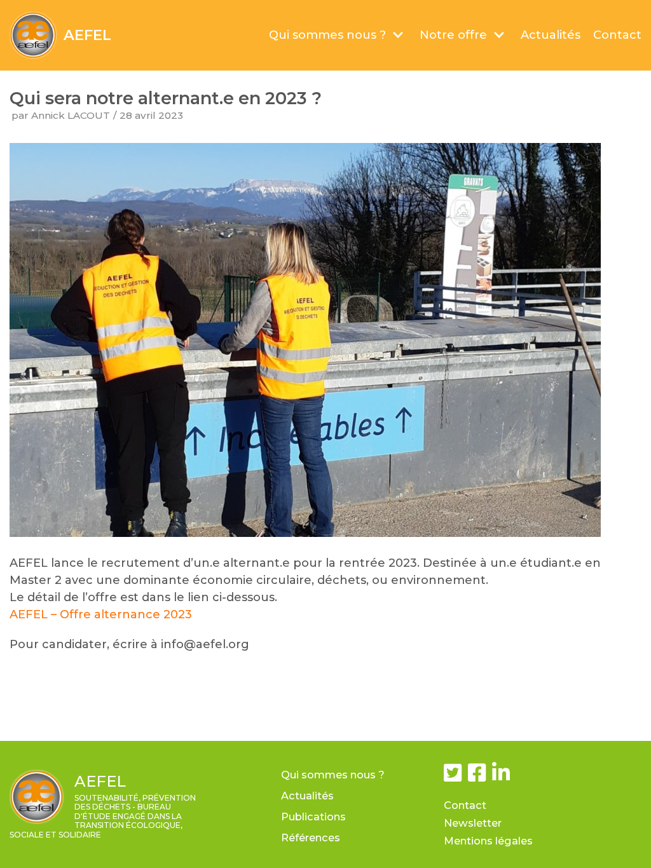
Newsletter (473, 823)
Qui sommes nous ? (333, 774)
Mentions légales (488, 840)
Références (310, 837)
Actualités (550, 35)
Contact (617, 35)
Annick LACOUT (70, 115)
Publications (313, 816)
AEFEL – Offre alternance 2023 (101, 614)
